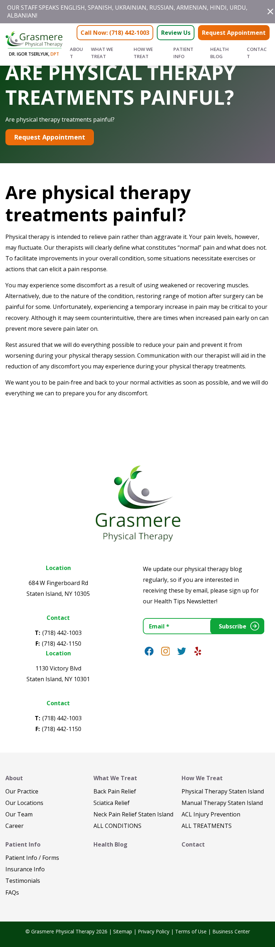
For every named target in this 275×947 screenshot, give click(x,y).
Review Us (175, 33)
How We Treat (143, 53)
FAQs (12, 892)
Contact (257, 53)
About (76, 53)
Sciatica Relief (111, 803)
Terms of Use (191, 931)
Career (14, 826)
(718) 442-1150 (61, 643)
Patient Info (183, 53)
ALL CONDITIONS (117, 826)
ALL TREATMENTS (207, 826)
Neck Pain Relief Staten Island (133, 814)
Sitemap (122, 931)
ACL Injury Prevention (211, 814)
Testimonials (22, 881)
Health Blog (219, 53)
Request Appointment (234, 33)
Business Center (231, 931)
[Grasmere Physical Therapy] (137, 502)
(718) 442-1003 (62, 633)
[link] (149, 651)
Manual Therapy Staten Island (222, 803)
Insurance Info (25, 869)
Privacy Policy (153, 931)
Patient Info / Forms (32, 858)
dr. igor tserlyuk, (34, 54)
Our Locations (24, 803)
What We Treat (102, 53)
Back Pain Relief (114, 791)
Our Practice (21, 791)
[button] (270, 11)
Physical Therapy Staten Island (223, 791)
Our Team (19, 814)
